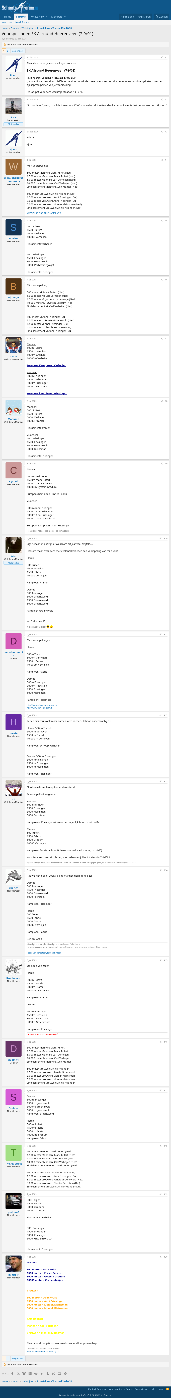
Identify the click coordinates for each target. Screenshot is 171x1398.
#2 (166, 99)
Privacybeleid (141, 1388)
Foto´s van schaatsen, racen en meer (44, 952)
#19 (165, 1194)
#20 (165, 1256)
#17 (165, 1090)
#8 (166, 401)
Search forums (22, 22)
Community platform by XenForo (85, 1395)
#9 (166, 463)
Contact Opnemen (97, 1388)
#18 (165, 1145)
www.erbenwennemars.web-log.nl (42, 1351)
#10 (165, 538)
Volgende (17, 50)
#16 (165, 1041)
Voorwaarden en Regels (120, 1388)
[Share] (161, 58)
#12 (165, 715)
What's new (37, 16)
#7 (166, 338)
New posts (7, 22)
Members (56, 16)
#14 (165, 870)
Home (7, 16)
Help (152, 1388)
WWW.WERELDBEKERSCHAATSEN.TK (44, 213)
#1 (166, 57)
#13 (165, 781)
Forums (21, 16)
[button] (46, 17)
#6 (166, 279)
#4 (166, 160)
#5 (166, 220)
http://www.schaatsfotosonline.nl (42, 705)
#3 (166, 131)
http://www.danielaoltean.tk (39, 707)
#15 (165, 960)
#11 (165, 634)
